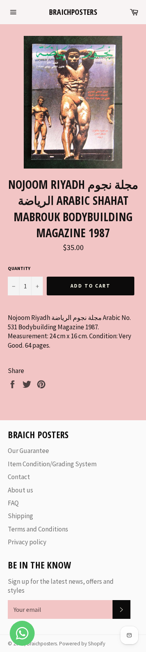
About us (20, 490)
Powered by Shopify (82, 643)
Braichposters (73, 12)
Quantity (19, 268)
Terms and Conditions (38, 529)
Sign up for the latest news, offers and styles (61, 586)
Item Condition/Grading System (52, 464)
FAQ (13, 503)
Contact (19, 477)
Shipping (20, 516)
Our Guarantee (28, 450)
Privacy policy (27, 542)
